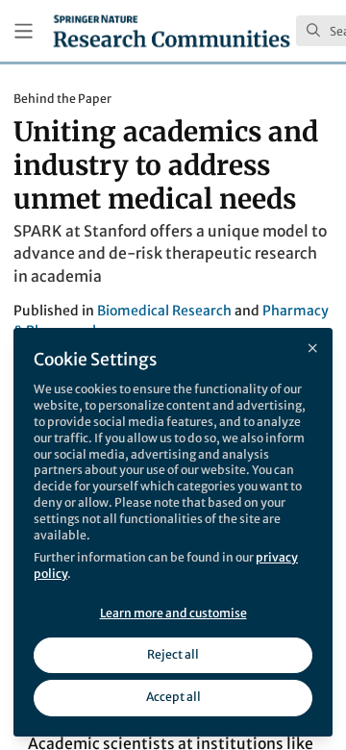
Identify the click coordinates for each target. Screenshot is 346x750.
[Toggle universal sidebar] (23, 31)
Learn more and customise (173, 613)
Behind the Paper (62, 98)
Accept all (173, 696)
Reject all (173, 654)
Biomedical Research (164, 310)
